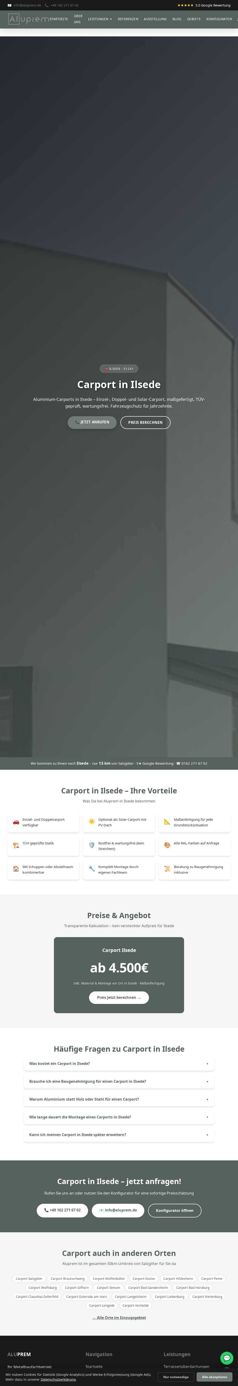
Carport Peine (211, 1278)
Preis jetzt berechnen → (119, 997)
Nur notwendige (176, 1377)
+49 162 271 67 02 (65, 5)
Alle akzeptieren (214, 1377)
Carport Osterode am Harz (86, 1296)
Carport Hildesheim (178, 1278)
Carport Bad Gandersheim (148, 1287)
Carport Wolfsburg (43, 1287)
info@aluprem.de (27, 5)
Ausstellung (155, 19)
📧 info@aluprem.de (118, 1210)
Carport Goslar (144, 1278)
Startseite (59, 19)
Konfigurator (219, 19)
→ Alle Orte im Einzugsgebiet (119, 1317)
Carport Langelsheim (131, 1296)
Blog (177, 19)
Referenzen (128, 19)
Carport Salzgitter (29, 1278)
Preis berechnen (145, 422)
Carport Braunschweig (68, 1278)
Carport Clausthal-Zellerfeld (37, 1296)
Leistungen (100, 19)
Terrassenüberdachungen (186, 1366)
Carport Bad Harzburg (192, 1287)
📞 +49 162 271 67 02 (62, 1210)
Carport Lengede (102, 1305)
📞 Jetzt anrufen (92, 422)
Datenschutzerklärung (58, 1379)
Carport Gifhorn (77, 1287)
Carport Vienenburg (207, 1296)
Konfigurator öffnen (175, 1210)
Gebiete (194, 19)
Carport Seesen (108, 1287)
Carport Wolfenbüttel (109, 1278)
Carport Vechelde (135, 1305)
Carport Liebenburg (169, 1296)
